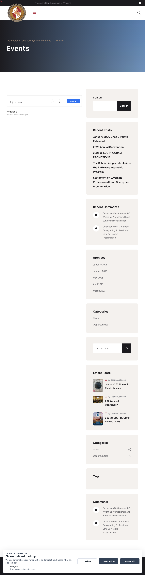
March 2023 (99, 290)
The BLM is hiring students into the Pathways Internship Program (112, 167)
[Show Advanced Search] (53, 101)
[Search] (126, 348)
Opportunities (100, 324)
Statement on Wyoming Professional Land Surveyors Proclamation (111, 182)
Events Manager (22, 114)
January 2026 (100, 264)
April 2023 (98, 284)
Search (73, 101)
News (96, 318)
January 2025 (100, 271)
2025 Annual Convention (108, 147)
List (60, 101)
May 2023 (98, 277)
